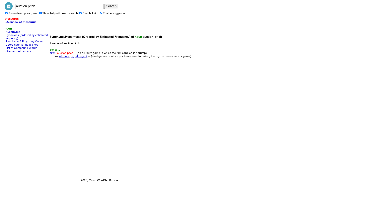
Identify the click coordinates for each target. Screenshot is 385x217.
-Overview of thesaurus (20, 22)
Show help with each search (60, 13)
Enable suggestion (114, 13)
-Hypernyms (12, 31)
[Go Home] (9, 9)
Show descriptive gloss (23, 13)
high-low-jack (79, 56)
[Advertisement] (21, 114)
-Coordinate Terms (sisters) (22, 44)
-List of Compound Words (21, 47)
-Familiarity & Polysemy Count (24, 41)
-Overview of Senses (18, 51)
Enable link (89, 13)
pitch (53, 52)
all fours (64, 56)
